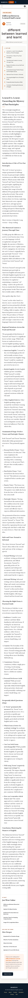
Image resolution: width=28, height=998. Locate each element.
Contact (15, 992)
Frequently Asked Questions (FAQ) (14, 82)
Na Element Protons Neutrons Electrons (10, 913)
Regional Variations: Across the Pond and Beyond (15, 66)
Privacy (12, 994)
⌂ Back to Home (7, 974)
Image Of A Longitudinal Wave (11, 922)
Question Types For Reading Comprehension (10, 918)
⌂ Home (11, 2)
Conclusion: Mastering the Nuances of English (14, 85)
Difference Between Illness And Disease (11, 905)
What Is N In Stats (7, 943)
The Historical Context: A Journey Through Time (14, 61)
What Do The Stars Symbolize (10, 939)
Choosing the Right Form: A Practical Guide (15, 78)
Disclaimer (21, 992)
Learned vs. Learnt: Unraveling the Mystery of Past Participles (14, 51)
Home (5, 992)
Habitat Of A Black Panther (10, 909)
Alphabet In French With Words (11, 950)
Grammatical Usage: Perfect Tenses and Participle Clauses (14, 70)
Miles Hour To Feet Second (10, 946)
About (10, 992)
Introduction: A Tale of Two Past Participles (14, 56)
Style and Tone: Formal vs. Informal (14, 74)
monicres (4, 2)
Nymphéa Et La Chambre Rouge (11, 936)
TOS (17, 994)
